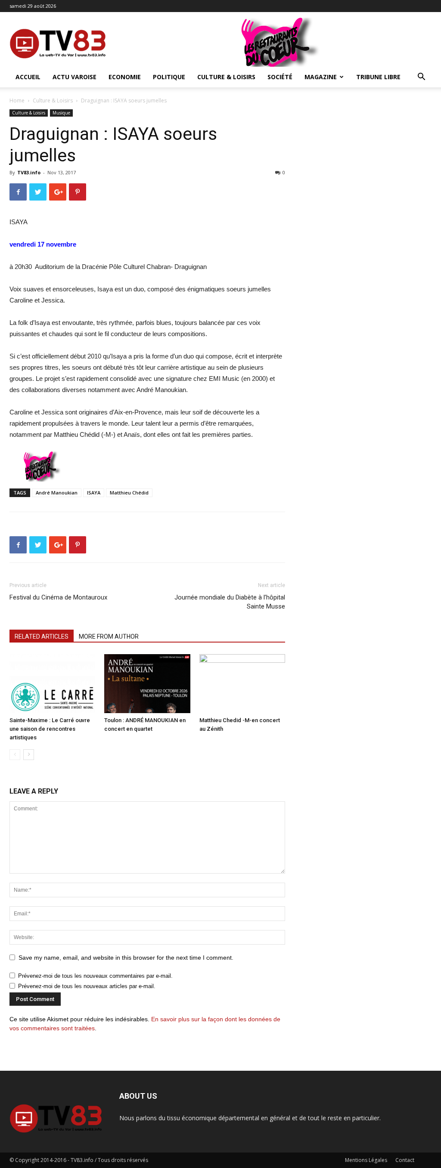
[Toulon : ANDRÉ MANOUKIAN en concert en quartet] (147, 683)
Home (17, 100)
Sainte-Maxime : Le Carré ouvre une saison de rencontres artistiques (49, 729)
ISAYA (93, 492)
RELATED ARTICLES (41, 636)
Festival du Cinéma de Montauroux (58, 597)
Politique (169, 77)
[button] (421, 78)
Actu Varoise (74, 77)
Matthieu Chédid (129, 492)
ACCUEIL (28, 77)
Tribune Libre (378, 77)
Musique (61, 113)
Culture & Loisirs (226, 77)
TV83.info (28, 172)
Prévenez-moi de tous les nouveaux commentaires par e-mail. (95, 976)
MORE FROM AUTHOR (109, 636)
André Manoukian (57, 492)
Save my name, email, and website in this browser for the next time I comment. (126, 957)
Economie (125, 77)
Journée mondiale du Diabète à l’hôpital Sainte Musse (229, 601)
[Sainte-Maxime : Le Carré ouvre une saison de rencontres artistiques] (52, 683)
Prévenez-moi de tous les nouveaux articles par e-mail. (86, 986)
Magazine (320, 77)
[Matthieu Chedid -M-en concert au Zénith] (242, 683)
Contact (404, 1160)
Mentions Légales (366, 1160)
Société (279, 77)
